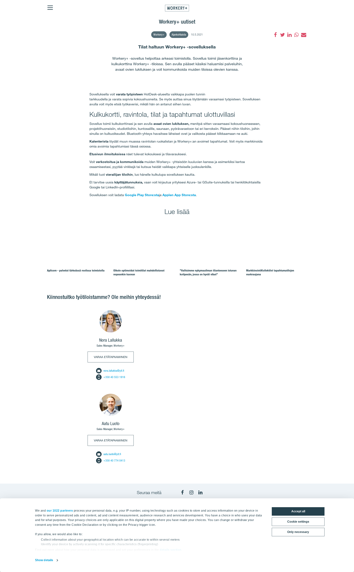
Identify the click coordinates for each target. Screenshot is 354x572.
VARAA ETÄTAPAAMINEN (110, 357)
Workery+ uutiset (177, 21)
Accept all (298, 511)
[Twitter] (282, 35)
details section (170, 549)
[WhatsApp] (296, 35)
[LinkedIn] (289, 35)
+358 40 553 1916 (114, 377)
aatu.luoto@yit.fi (112, 454)
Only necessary (298, 532)
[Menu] (50, 5)
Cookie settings (298, 521)
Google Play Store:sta (142, 195)
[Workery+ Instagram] (191, 492)
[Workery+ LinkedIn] (200, 492)
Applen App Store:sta (179, 195)
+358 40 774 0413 (114, 460)
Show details (44, 560)
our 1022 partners (60, 510)
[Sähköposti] (303, 35)
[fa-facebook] (275, 35)
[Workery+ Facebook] (182, 492)
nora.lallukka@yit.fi (113, 370)
